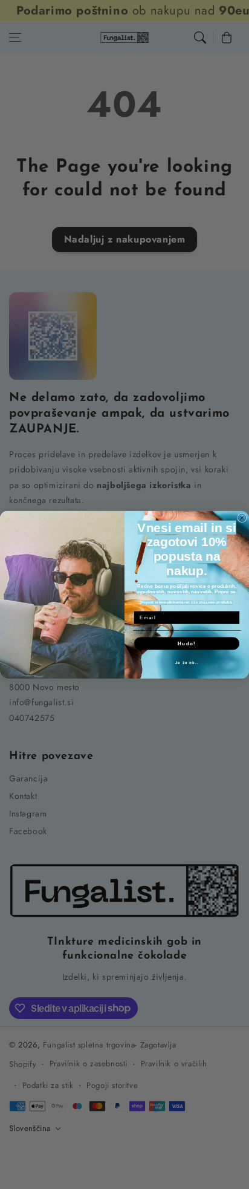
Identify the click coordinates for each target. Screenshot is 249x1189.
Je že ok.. (187, 662)
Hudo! (187, 643)
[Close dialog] (242, 518)
